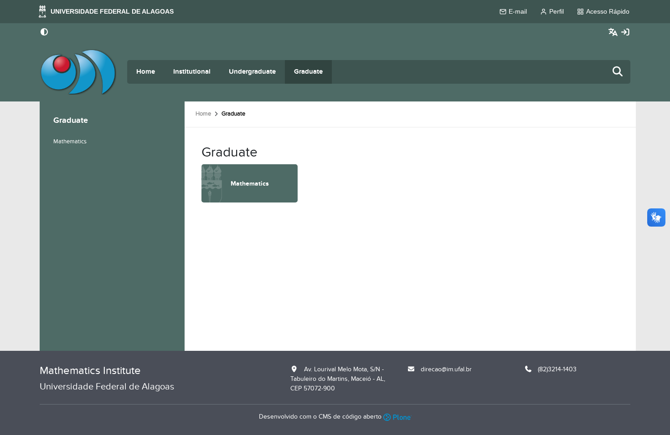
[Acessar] (625, 32)
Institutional (192, 71)
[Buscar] (618, 72)
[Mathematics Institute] (78, 71)
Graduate (308, 71)
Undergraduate (252, 71)
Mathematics (70, 141)
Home (145, 71)
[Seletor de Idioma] (614, 32)
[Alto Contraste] (44, 33)
